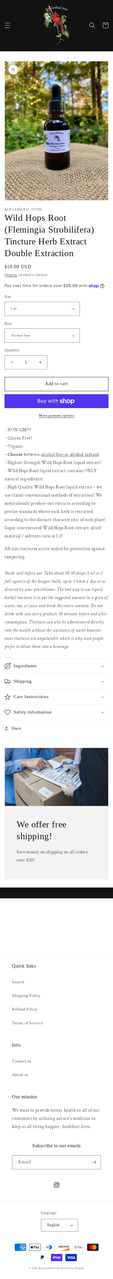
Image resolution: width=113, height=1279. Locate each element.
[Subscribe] (94, 1162)
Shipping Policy (26, 995)
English (53, 1225)
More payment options (56, 415)
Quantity (12, 350)
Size (8, 296)
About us (20, 1075)
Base (8, 323)
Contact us (21, 1061)
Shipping (11, 275)
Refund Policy (24, 1009)
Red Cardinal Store (49, 1268)
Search (18, 982)
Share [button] (16, 728)
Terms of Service (27, 1023)
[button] (7, 25)
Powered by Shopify (72, 1268)
